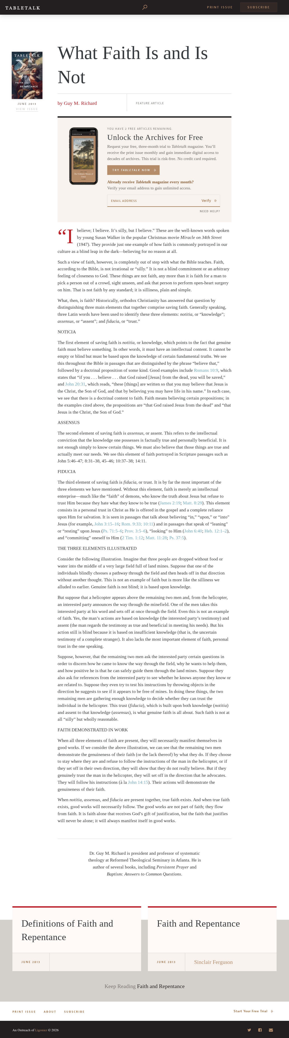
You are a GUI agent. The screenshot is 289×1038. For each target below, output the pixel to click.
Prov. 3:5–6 (135, 530)
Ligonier (41, 1030)
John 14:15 (138, 782)
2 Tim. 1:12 (132, 537)
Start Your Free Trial (251, 1011)
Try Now (131, 170)
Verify (206, 200)
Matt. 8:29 (192, 502)
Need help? (210, 211)
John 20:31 (75, 383)
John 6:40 (193, 530)
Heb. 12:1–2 (216, 530)
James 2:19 (170, 502)
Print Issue (220, 7)
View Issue (27, 109)
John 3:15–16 (106, 523)
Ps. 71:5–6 (112, 530)
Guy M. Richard (80, 103)
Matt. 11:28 (156, 537)
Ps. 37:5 (176, 537)
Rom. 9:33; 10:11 (137, 523)
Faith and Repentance (161, 986)
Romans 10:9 (206, 370)
